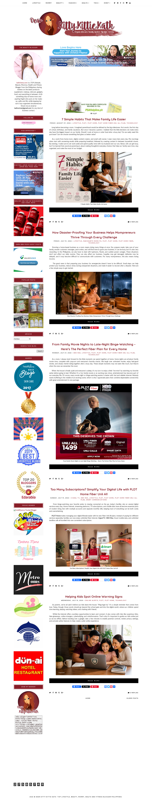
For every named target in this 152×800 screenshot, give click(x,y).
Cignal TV (75, 498)
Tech (96, 3)
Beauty (59, 3)
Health (85, 3)
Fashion (72, 3)
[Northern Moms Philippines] (28, 550)
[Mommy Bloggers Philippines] (28, 606)
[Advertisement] (93, 83)
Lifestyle (36, 3)
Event (106, 3)
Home (25, 3)
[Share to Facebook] (53, 222)
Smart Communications (96, 500)
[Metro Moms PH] (28, 580)
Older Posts (132, 698)
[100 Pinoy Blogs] (28, 523)
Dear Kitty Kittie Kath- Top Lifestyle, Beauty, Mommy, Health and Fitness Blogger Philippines (79, 797)
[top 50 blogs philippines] (28, 428)
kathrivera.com (22, 83)
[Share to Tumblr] (59, 222)
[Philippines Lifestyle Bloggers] (28, 404)
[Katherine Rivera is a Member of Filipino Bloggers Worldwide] (28, 633)
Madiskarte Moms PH (92, 241)
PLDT (84, 123)
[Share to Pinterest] (56, 222)
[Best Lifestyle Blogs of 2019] (28, 455)
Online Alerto (91, 600)
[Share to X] (50, 222)
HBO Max (77, 353)
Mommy (49, 3)
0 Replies (134, 222)
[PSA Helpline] (93, 107)
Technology (132, 123)
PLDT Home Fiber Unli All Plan (112, 123)
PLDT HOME (92, 123)
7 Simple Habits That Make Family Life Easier (94, 119)
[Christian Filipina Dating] (93, 50)
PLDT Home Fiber (126, 241)
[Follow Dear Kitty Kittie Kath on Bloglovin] (28, 123)
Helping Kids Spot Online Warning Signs (93, 596)
